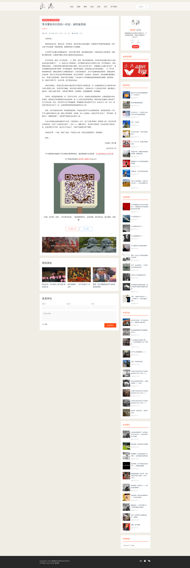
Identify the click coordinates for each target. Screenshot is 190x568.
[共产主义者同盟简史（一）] (126, 354)
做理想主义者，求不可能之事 (50, 20)
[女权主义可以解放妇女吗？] (126, 277)
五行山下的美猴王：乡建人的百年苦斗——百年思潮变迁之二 (139, 183)
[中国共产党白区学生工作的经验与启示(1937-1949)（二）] (126, 393)
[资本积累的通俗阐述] (126, 104)
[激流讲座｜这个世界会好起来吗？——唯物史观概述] (126, 465)
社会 (92, 6)
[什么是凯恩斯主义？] (126, 238)
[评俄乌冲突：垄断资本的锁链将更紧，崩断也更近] (126, 153)
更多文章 (135, 46)
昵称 (44, 304)
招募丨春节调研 (135, 525)
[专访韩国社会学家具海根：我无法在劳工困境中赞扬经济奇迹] (126, 286)
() (73, 229)
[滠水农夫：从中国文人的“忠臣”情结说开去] (54, 274)
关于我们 (114, 6)
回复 (138, 42)
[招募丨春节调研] (126, 527)
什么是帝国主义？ (136, 216)
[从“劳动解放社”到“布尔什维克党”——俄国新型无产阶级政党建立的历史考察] (126, 206)
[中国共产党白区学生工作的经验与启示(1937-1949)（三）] (126, 373)
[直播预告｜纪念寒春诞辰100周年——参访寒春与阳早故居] (126, 456)
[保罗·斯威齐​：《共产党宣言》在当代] (79, 274)
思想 (78, 6)
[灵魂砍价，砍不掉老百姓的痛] (126, 173)
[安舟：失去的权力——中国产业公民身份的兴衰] (126, 267)
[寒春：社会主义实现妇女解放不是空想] (126, 257)
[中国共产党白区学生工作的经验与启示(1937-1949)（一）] (126, 403)
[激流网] (48, 6)
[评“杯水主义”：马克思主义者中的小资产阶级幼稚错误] (126, 114)
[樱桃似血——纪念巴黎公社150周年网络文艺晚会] (126, 507)
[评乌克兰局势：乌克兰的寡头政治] (126, 134)
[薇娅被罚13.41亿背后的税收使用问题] (126, 163)
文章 (132, 42)
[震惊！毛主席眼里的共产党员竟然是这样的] (104, 274)
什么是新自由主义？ (137, 226)
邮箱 (69, 304)
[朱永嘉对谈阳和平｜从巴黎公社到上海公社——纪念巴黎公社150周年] (126, 434)
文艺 (105, 6)
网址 (93, 304)
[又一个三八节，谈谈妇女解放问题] (126, 143)
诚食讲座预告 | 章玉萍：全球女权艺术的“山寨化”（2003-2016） (139, 476)
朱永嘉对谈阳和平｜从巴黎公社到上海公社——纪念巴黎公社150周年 (139, 434)
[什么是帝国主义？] (126, 218)
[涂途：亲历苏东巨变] (126, 363)
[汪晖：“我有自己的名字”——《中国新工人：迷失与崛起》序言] (126, 298)
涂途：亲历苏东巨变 (137, 361)
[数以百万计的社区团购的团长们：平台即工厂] (126, 95)
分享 (87, 229)
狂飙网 (132, 545)
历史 (98, 6)
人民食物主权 (126, 545)
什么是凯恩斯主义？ (137, 236)
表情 (45, 324)
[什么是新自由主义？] (126, 228)
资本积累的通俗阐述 (137, 103)
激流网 (76, 33)
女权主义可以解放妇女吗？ (139, 275)
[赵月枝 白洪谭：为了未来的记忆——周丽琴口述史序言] (126, 322)
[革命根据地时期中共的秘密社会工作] (126, 332)
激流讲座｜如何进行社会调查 (139, 444)
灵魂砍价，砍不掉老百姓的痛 (139, 171)
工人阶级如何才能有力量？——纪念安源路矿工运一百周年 (139, 342)
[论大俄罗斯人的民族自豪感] (126, 247)
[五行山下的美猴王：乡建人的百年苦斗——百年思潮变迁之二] (126, 183)
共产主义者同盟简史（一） (139, 352)
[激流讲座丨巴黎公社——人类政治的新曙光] (126, 487)
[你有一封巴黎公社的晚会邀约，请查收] (126, 517)
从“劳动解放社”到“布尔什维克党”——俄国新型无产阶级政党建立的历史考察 (139, 207)
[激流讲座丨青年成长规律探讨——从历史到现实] (126, 497)
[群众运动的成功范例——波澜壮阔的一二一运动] (126, 383)
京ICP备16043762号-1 (63, 561)
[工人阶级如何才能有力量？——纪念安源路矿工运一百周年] (126, 342)
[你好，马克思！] (126, 124)
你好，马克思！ (135, 122)
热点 (72, 6)
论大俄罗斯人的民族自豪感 (139, 246)
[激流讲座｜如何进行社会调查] (126, 446)
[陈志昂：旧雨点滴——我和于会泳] (126, 412)
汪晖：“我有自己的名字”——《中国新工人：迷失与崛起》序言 (139, 299)
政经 (85, 6)
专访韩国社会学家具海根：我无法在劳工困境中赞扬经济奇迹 (139, 287)
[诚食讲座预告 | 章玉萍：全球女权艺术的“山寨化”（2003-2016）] (126, 475)
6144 (132, 40)
